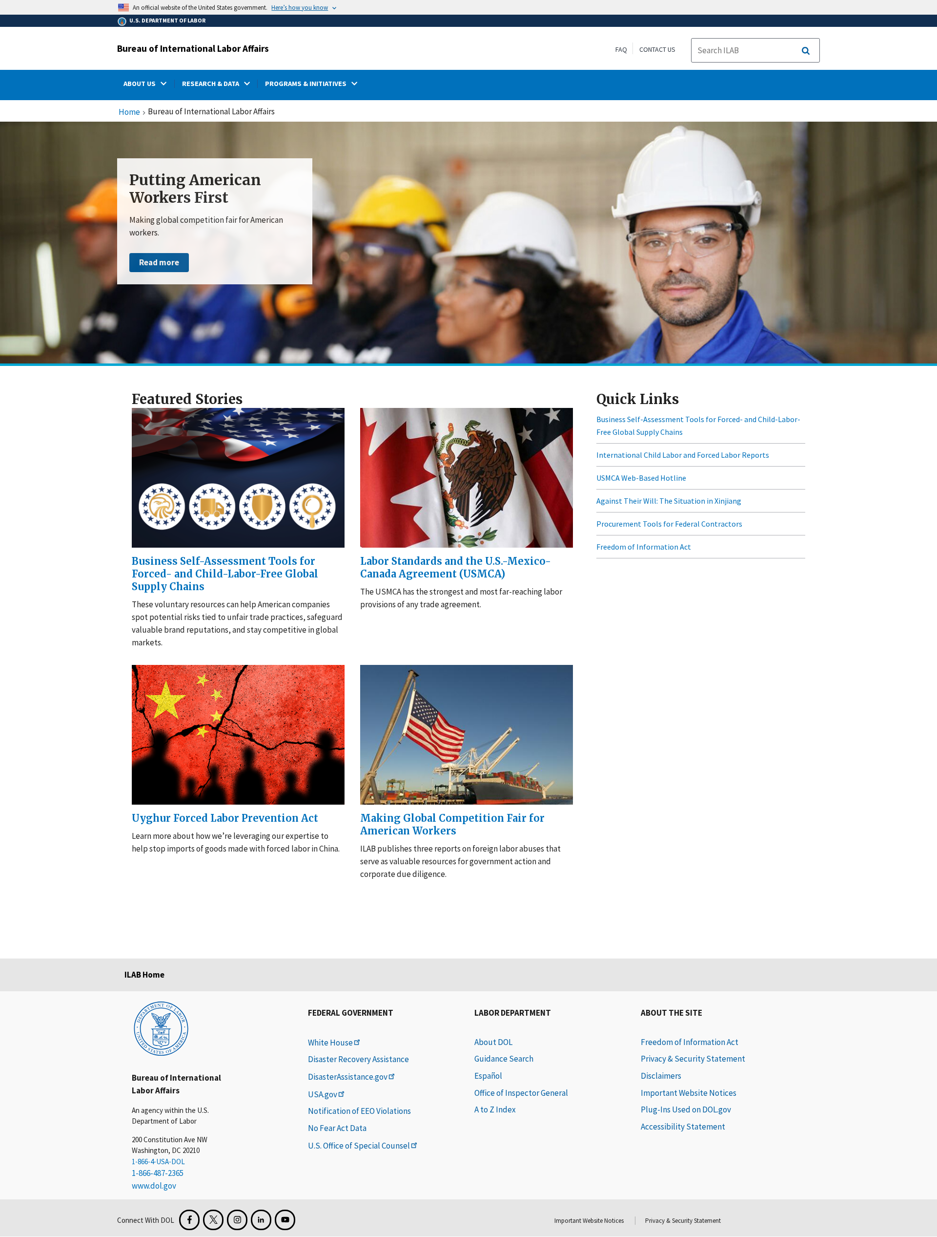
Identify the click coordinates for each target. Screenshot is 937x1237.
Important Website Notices (688, 1093)
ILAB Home (144, 974)
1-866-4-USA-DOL (158, 1161)
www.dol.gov (154, 1185)
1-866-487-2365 (157, 1173)
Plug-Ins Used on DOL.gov (686, 1109)
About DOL (493, 1042)
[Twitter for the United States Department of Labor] (213, 1220)
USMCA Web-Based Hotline (641, 478)
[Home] (161, 1028)
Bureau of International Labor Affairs (193, 48)
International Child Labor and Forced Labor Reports (682, 455)
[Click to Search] (805, 51)
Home (129, 112)
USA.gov (322, 1094)
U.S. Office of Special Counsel (359, 1145)
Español (488, 1075)
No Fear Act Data (337, 1128)
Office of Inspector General (521, 1093)
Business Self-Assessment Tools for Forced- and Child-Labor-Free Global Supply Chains (698, 425)
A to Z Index (495, 1109)
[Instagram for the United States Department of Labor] (237, 1220)
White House (330, 1042)
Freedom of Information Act (643, 547)
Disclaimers (661, 1075)
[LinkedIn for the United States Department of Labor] (261, 1220)
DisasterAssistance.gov (347, 1076)
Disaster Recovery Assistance (358, 1059)
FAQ (621, 49)
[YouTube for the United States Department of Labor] (285, 1220)
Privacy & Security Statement (693, 1058)
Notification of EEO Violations (359, 1111)
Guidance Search (503, 1058)
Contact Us (657, 49)
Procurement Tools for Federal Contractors (669, 524)
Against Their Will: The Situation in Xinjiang (668, 501)
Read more (159, 262)
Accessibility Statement (683, 1126)
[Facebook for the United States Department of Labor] (189, 1220)
